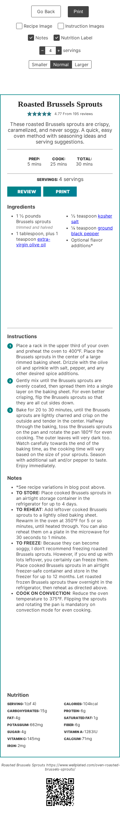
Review (27, 191)
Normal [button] (61, 64)
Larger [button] (81, 64)
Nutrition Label (76, 37)
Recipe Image (38, 26)
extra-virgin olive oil (33, 241)
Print (78, 11)
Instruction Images (84, 26)
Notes (41, 37)
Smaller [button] (39, 64)
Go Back (46, 11)
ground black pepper (92, 230)
